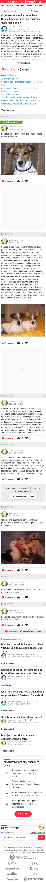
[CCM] (12, 863)
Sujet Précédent (10, 11)
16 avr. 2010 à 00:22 (16, 453)
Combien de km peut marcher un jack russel (20, 100)
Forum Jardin (19, 6)
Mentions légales (8, 852)
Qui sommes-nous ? (11, 848)
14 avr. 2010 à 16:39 (16, 242)
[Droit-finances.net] (34, 868)
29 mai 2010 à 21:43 (16, 515)
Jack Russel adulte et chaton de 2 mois (19, 97)
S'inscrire (23, 814)
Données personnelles (10, 850)
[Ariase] (12, 879)
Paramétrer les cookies (27, 850)
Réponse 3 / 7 (7, 396)
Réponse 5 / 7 (7, 507)
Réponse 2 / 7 (7, 234)
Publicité (29, 848)
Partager (25, 70)
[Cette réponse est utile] (18, 181)
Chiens (39, 6)
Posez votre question (24, 497)
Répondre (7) (10, 70)
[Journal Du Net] (34, 863)
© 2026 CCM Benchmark (35, 852)
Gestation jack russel (10, 91)
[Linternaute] (12, 868)
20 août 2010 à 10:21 (34, 31)
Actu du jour (8, 832)
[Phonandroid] (34, 879)
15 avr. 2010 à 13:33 (16, 404)
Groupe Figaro (20, 852)
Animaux (30, 6)
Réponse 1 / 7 (7, 117)
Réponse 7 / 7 (7, 604)
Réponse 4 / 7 (7, 445)
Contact (22, 848)
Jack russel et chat (10, 94)
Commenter (10, 181)
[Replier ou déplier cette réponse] (43, 117)
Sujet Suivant (36, 11)
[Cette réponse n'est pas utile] (26, 181)
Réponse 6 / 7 (7, 577)
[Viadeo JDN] (34, 873)
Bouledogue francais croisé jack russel (18, 103)
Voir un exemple (37, 832)
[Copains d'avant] (12, 873)
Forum (8, 6)
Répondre (12, 632)
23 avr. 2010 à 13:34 (16, 129)
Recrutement (38, 848)
